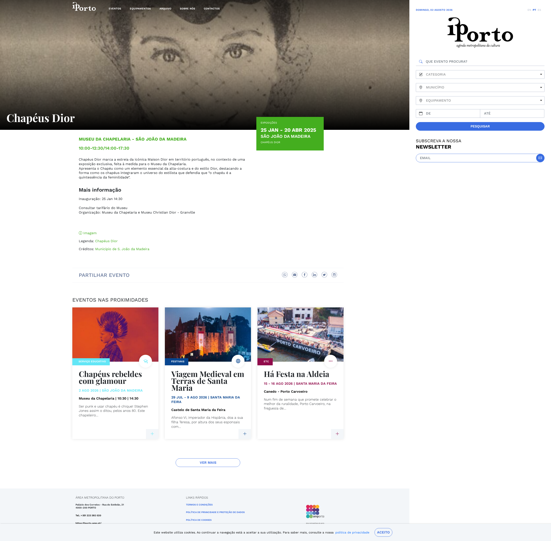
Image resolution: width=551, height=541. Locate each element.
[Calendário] (334, 274)
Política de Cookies (199, 520)
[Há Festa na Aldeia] (337, 434)
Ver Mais (208, 462)
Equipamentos (140, 8)
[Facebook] (304, 274)
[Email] (294, 274)
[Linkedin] (314, 274)
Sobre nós (187, 8)
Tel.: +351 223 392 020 (88, 515)
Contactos (212, 8)
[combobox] (480, 74)
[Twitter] (324, 274)
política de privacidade (352, 532)
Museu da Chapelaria (105, 139)
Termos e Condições (199, 504)
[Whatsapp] (285, 274)
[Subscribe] (540, 158)
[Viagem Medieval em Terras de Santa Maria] (244, 434)
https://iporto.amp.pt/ (88, 523)
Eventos (115, 8)
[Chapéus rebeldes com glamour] (152, 434)
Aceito (383, 532)
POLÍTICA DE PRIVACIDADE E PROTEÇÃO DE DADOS (215, 512)
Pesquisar (480, 126)
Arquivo (165, 8)
